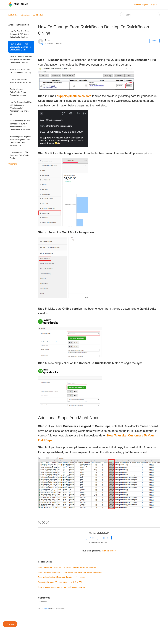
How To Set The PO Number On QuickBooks (20, 81)
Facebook (39, 522)
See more (12, 163)
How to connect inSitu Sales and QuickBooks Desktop (19, 155)
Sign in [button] (154, 4)
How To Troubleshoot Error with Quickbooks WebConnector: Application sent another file (21, 108)
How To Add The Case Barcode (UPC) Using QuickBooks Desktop (19, 34)
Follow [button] (154, 40)
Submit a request (141, 4)
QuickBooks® (38, 15)
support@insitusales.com (74, 96)
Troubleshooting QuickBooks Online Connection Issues (18, 92)
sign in (46, 608)
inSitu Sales (13, 15)
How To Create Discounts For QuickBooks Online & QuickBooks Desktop (21, 59)
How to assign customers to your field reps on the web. (61, 586)
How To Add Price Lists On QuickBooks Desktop (20, 71)
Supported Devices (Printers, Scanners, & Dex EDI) (60, 582)
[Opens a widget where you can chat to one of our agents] (10, 624)
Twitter (43, 522)
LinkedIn (47, 522)
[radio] (92, 538)
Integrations (25, 15)
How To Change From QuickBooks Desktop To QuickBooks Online (20, 46)
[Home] (18, 5)
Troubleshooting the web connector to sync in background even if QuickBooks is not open (20, 125)
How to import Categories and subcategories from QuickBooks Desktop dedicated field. (21, 141)
